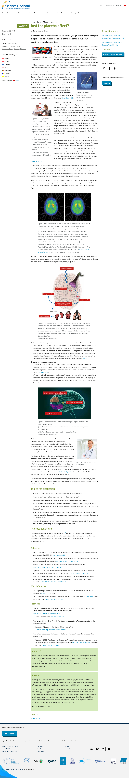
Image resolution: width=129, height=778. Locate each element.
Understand (36, 13)
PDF (48, 593)
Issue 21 (53, 22)
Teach (44, 13)
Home (4, 13)
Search (118, 5)
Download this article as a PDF (112, 54)
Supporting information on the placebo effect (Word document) (113, 36)
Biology (10, 43)
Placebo (23, 49)
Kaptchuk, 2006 (36, 161)
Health (15, 43)
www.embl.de (90, 596)
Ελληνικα (7, 64)
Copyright (40, 746)
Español (6, 77)
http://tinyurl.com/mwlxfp (50, 645)
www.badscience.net (57, 616)
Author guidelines (75, 13)
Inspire (28, 13)
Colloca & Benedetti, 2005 (63, 472)
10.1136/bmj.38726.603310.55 (79, 573)
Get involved (63, 13)
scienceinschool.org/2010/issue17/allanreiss (48, 567)
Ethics (18, 46)
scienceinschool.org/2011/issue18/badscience (50, 629)
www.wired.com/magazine (81, 642)
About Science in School (10, 746)
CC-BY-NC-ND (35, 718)
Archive (67, 746)
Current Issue (11, 13)
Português (7, 71)
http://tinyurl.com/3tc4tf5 (54, 599)
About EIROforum (8, 749)
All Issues (21, 13)
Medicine (16, 49)
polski (6, 68)
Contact (101, 5)
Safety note (41, 749)
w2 (65, 533)
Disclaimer (40, 751)
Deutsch (6, 61)
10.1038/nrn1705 (59, 555)
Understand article (23, 26)
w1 (71, 148)
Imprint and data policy (9, 751)
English (6, 58)
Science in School (36, 22)
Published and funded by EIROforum (12, 769)
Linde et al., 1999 (67, 98)
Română (7, 74)
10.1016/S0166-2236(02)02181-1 (68, 561)
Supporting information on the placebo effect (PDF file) (112, 43)
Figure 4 (86, 358)
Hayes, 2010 (43, 372)
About (56, 13)
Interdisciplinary (7, 49)
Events (49, 13)
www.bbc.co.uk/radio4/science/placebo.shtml (48, 613)
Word (43, 593)
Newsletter (110, 5)
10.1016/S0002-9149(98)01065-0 (54, 582)
